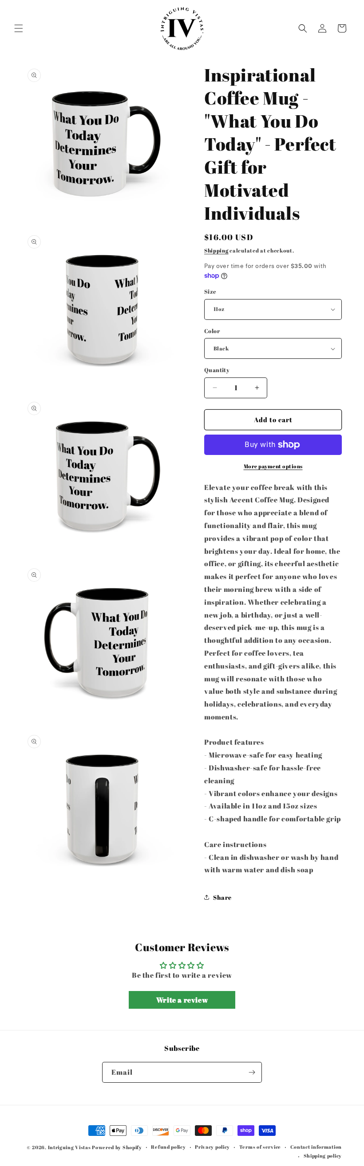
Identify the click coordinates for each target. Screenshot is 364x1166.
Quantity (216, 370)
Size (210, 291)
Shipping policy (323, 1155)
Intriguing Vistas (69, 1147)
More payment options (273, 466)
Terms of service (260, 1146)
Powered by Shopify (117, 1147)
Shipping (216, 250)
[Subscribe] (251, 1072)
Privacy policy (212, 1146)
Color (212, 331)
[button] (18, 28)
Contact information (316, 1146)
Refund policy (168, 1146)
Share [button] (222, 897)
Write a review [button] (182, 1000)
